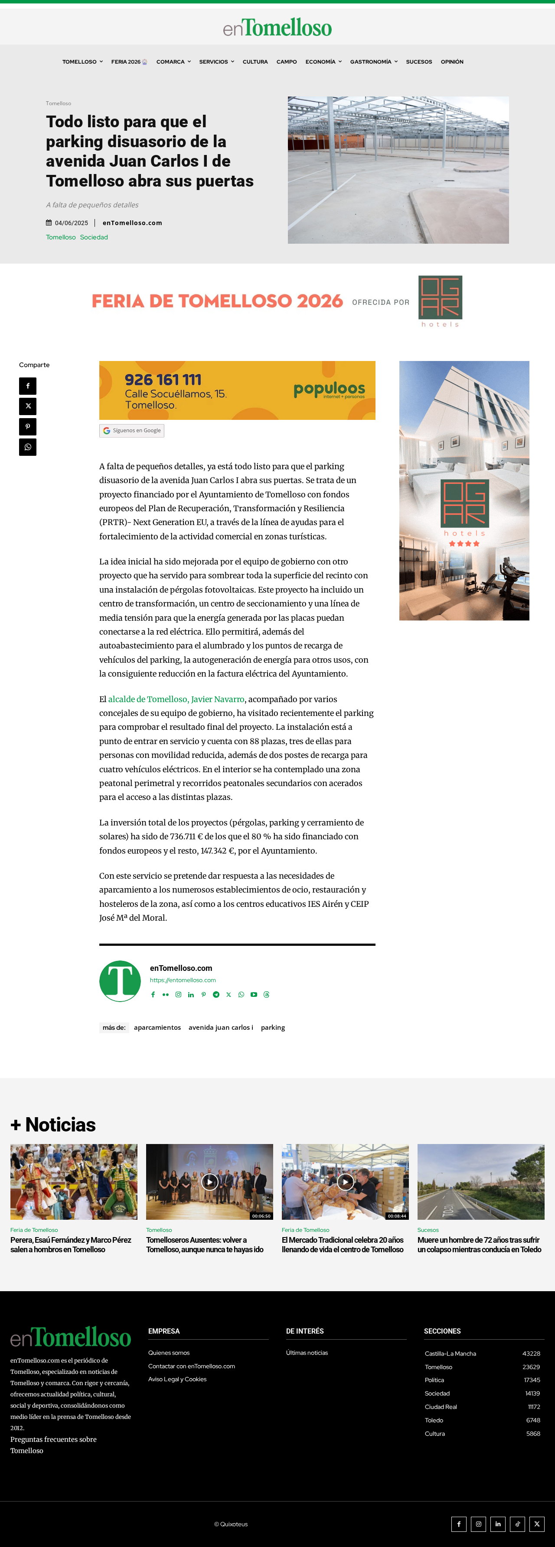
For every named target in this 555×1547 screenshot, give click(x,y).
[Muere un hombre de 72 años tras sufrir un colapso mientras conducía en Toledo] (481, 1182)
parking (273, 1027)
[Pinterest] (27, 426)
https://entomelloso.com (183, 980)
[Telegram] (216, 992)
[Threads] (266, 992)
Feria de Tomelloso (34, 1230)
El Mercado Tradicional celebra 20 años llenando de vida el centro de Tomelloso (342, 1244)
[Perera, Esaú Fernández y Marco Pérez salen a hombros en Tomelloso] (73, 1182)
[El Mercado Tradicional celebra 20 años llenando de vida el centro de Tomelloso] (345, 1182)
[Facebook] (27, 386)
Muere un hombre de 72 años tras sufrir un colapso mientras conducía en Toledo (479, 1244)
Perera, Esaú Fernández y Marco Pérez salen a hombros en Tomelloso (70, 1244)
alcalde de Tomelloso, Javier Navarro (176, 699)
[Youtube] (254, 992)
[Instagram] (178, 992)
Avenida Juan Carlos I (221, 1027)
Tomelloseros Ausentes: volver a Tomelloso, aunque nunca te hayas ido (204, 1244)
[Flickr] (166, 992)
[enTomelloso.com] (120, 981)
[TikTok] (517, 1524)
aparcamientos (157, 1027)
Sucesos (428, 1230)
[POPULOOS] (237, 417)
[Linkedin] (191, 992)
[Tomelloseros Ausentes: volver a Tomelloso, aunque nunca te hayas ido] (209, 1182)
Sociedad (94, 237)
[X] (27, 406)
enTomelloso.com (133, 223)
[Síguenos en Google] (131, 446)
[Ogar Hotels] (464, 618)
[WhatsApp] (27, 447)
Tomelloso (58, 103)
